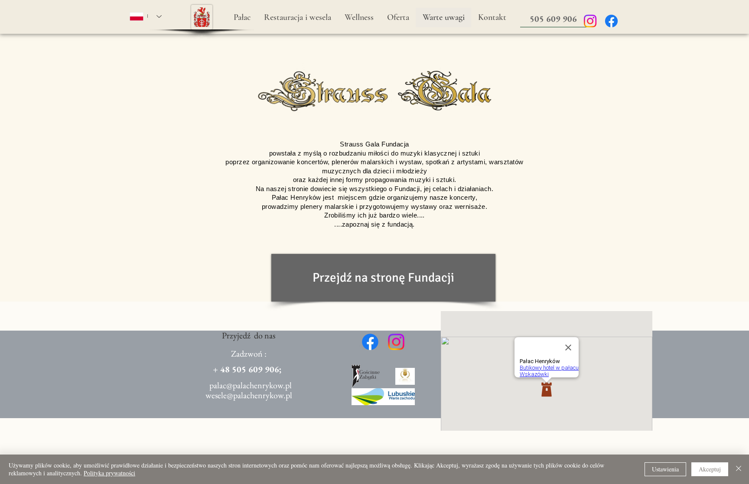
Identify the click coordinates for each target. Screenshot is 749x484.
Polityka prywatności (109, 473)
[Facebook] (611, 21)
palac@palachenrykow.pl (250, 385)
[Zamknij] (738, 469)
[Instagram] (590, 21)
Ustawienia (665, 469)
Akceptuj (710, 469)
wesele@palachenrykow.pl (248, 395)
